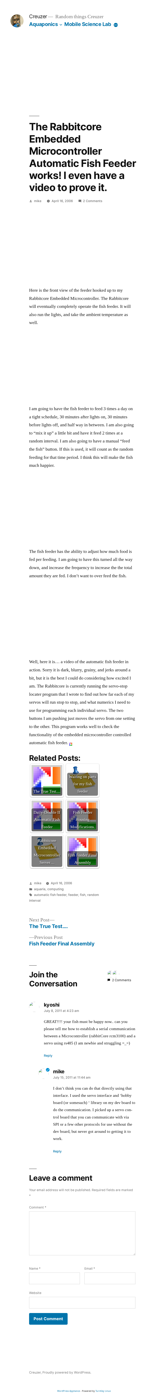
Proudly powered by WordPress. (66, 1372)
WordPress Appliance (68, 1390)
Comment (37, 1207)
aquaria (39, 889)
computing (55, 889)
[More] (115, 25)
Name (35, 1268)
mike (37, 201)
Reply (48, 1056)
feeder (73, 895)
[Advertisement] (84, 71)
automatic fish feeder (50, 895)
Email (89, 1268)
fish (82, 895)
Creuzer (38, 16)
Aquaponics (43, 24)
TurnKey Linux (103, 1390)
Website (35, 1293)
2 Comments (92, 201)
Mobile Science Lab (87, 24)
